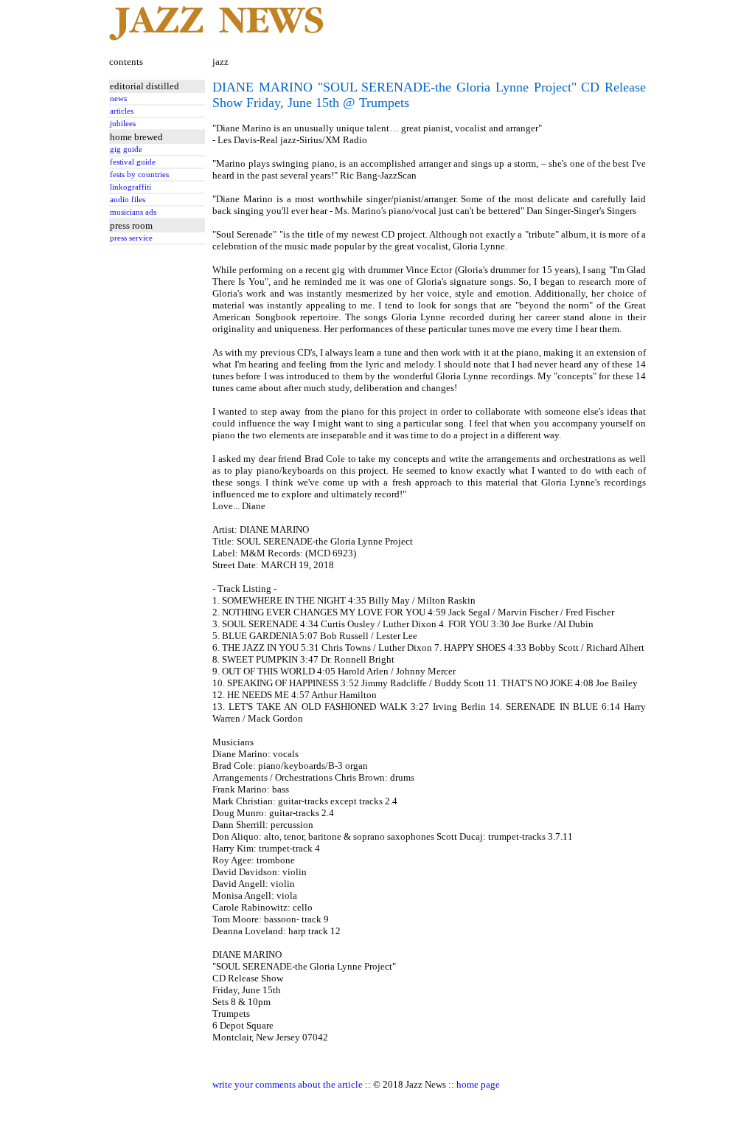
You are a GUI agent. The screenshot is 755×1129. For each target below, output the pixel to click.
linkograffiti (130, 187)
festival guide (133, 162)
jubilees (123, 124)
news (118, 98)
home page (478, 1084)
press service (131, 238)
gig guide (126, 149)
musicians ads (133, 212)
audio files (127, 200)
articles (121, 111)
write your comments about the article (287, 1084)
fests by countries (139, 174)
